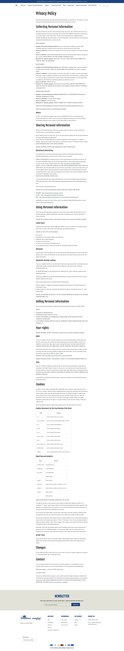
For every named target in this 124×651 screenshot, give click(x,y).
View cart (76, 620)
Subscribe (75, 604)
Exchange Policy (64, 622)
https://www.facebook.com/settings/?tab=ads (52, 193)
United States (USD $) (28, 640)
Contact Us (50, 625)
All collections (50, 622)
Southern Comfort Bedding (59, 648)
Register (76, 625)
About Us (49, 627)
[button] (100, 5)
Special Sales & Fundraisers (53, 630)
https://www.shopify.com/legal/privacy (48, 137)
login (76, 622)
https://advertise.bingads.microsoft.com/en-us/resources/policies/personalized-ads (58, 197)
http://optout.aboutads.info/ (47, 202)
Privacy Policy (64, 620)
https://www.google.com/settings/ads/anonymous (52, 195)
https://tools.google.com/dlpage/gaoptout (70, 163)
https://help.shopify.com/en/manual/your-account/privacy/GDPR (57, 355)
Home (49, 620)
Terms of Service (64, 625)
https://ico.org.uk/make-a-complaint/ (58, 582)
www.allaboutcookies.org (53, 524)
